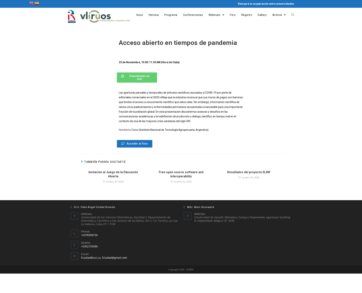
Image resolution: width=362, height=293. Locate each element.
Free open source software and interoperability (181, 174)
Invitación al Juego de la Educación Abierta (113, 174)
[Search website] (293, 15)
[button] (137, 77)
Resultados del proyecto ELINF (249, 172)
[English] (31, 3)
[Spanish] (37, 3)
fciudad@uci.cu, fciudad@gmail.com (104, 257)
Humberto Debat (129, 129)
